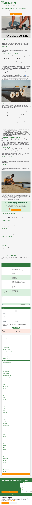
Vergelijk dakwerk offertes (16, 209)
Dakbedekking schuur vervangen (7, 351)
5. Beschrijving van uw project (6, 296)
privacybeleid (24, 331)
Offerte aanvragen (16, 327)
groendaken (7, 151)
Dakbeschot (4, 436)
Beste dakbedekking (6, 373)
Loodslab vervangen (6, 430)
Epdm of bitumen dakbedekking (7, 362)
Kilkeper (4, 432)
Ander (14, 273)
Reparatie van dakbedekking (17, 268)
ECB (21, 75)
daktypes (28, 149)
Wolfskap (4, 414)
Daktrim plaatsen (5, 386)
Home (2, 5)
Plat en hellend (15, 278)
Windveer (4, 384)
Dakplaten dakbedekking (6, 349)
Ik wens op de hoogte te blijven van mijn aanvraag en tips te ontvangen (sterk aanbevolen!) (14, 325)
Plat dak (4, 434)
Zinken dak (4, 408)
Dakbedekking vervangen (16, 269)
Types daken (4, 388)
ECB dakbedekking (5, 356)
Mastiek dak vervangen (6, 371)
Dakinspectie (4, 449)
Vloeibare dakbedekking (6, 369)
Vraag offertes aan (16, 474)
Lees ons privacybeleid (11, 500)
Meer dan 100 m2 (15, 294)
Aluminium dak (5, 364)
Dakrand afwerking (5, 343)
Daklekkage (4, 462)
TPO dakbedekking (16, 5)
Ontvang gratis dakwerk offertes (16, 14)
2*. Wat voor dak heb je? (5, 275)
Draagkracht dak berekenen (7, 406)
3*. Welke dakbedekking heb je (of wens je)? (6, 282)
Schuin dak (4, 438)
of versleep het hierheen (13, 304)
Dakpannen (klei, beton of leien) (17, 281)
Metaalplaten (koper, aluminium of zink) (19, 282)
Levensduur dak (5, 423)
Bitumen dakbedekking (6, 347)
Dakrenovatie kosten (6, 451)
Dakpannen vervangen (6, 469)
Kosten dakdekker (5, 345)
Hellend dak (14, 277)
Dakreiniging (4, 460)
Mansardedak (5, 412)
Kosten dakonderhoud (6, 425)
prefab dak (4, 421)
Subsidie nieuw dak (5, 401)
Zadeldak (4, 419)
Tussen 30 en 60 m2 (16, 291)
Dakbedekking (10, 5)
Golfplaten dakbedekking (6, 358)
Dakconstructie (5, 395)
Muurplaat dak (5, 393)
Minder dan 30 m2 (15, 290)
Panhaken (4, 399)
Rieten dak (4, 471)
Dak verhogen (5, 456)
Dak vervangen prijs (5, 458)
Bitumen (14, 283)
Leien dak (4, 467)
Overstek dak (4, 397)
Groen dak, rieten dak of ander (17, 287)
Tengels (4, 410)
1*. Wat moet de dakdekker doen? (6, 268)
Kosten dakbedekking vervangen (7, 375)
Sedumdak (4, 445)
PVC (13, 285)
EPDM (26, 75)
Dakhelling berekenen (6, 443)
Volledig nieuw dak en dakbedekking (18, 270)
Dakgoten (4, 447)
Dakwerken (6, 5)
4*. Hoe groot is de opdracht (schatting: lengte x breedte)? (6, 291)
